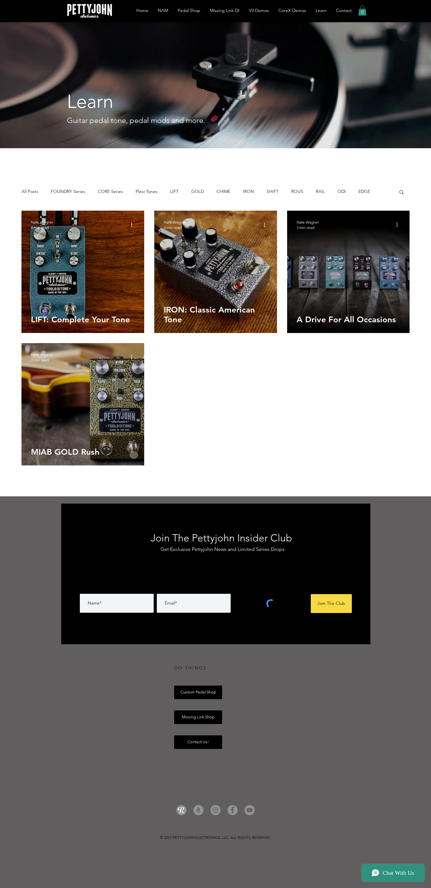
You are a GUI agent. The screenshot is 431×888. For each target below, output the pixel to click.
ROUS (297, 191)
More (363, 191)
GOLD (197, 191)
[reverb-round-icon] (181, 810)
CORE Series (110, 191)
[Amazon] (198, 810)
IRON (248, 191)
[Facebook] (232, 810)
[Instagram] (215, 810)
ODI (342, 191)
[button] (362, 10)
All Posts (29, 191)
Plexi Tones (146, 191)
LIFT (174, 191)
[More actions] (134, 224)
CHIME (223, 191)
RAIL (320, 191)
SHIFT (273, 191)
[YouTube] (250, 810)
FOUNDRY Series (68, 191)
